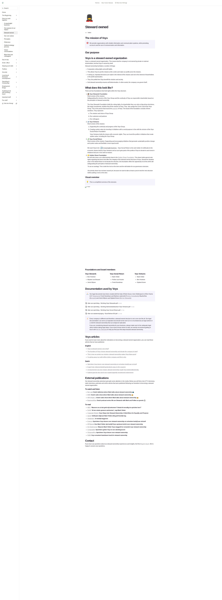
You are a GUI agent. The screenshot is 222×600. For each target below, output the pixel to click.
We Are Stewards (125, 298)
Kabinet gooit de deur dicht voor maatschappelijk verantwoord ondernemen (110, 372)
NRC (89, 407)
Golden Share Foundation (126, 157)
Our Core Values (107, 3)
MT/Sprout (90, 424)
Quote (89, 416)
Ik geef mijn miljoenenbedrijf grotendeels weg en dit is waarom (106, 367)
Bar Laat (90, 392)
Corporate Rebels (92, 413)
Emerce (89, 421)
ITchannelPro (91, 432)
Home (97, 3)
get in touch (145, 444)
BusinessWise (91, 400)
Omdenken (90, 418)
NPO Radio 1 (91, 397)
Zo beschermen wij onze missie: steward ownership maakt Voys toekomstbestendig (113, 370)
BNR (88, 395)
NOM (89, 435)
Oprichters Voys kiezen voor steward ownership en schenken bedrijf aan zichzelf (112, 364)
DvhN (89, 410)
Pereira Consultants (132, 296)
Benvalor (93, 298)
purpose (115, 108)
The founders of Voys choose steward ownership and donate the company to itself (112, 351)
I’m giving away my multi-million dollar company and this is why (106, 357)
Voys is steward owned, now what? (98, 349)
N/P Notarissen (94, 296)
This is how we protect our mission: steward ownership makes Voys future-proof (111, 354)
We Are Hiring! (122, 3)
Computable (91, 429)
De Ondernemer (92, 427)
